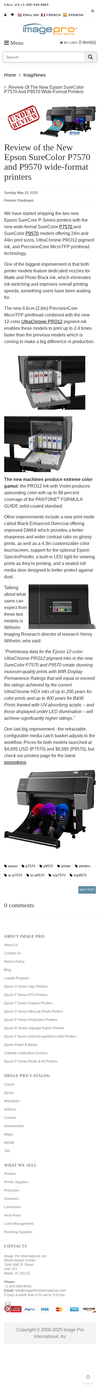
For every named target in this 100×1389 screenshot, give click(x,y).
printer (66, 866)
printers (84, 866)
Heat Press (12, 1215)
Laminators (12, 1207)
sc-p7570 (15, 875)
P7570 (66, 226)
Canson (10, 1118)
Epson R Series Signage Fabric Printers (34, 1028)
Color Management (18, 1224)
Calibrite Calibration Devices (26, 1053)
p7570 (30, 866)
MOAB (9, 1143)
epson (13, 866)
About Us (11, 945)
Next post (87, 889)
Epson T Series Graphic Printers (28, 1003)
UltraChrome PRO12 (41, 321)
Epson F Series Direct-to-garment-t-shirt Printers (40, 1036)
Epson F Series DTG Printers (26, 995)
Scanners (11, 1199)
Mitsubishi (11, 1101)
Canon (9, 1084)
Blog (7, 970)
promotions (15, 762)
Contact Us (12, 953)
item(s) (80, 42)
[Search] (90, 57)
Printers (10, 1174)
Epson (9, 1093)
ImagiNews (34, 75)
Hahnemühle (14, 1126)
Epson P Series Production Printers (30, 1020)
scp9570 (80, 875)
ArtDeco (10, 1109)
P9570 (32, 233)
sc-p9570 (37, 875)
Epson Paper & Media (20, 1045)
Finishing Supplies (18, 1232)
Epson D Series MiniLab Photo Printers (33, 1011)
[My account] (5, 14)
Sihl (7, 1151)
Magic (8, 1134)
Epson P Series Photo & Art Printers (31, 1061)
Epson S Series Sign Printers (26, 986)
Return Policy (14, 962)
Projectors (11, 1190)
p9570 (48, 866)
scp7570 (59, 875)
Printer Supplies (16, 1182)
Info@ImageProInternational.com (40, 1290)
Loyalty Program (16, 978)
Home (10, 75)
